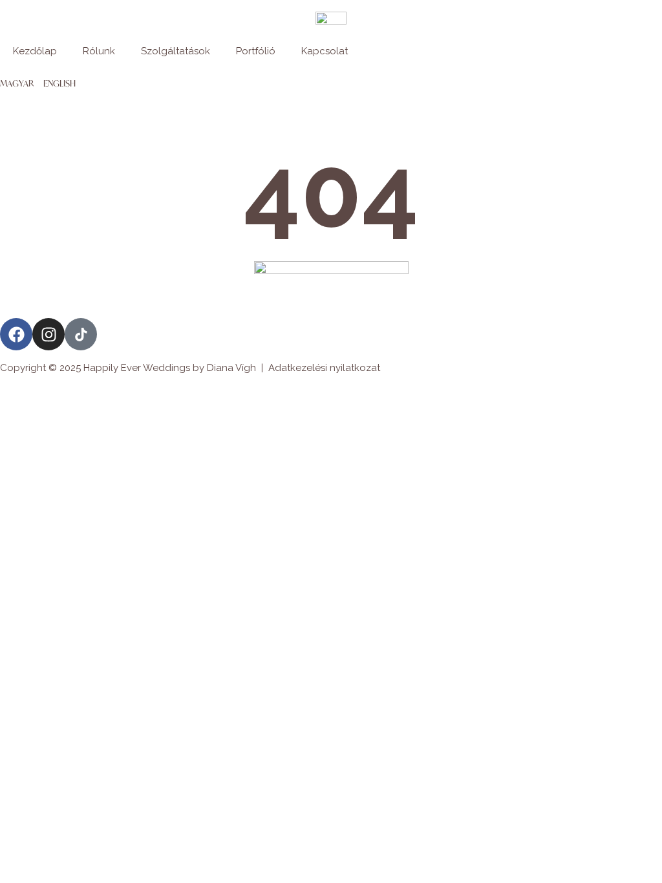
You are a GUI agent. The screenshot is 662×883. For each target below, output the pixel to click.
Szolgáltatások (175, 51)
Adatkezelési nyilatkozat (324, 368)
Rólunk (99, 51)
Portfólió (255, 51)
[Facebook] (16, 334)
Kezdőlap (35, 51)
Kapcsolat (324, 51)
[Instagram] (48, 334)
